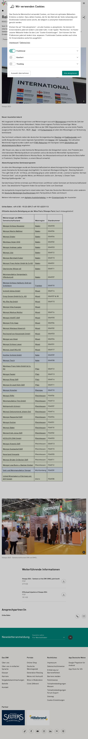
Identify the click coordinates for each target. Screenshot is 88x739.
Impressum (13, 42)
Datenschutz (25, 42)
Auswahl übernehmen (20, 73)
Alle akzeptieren (70, 73)
